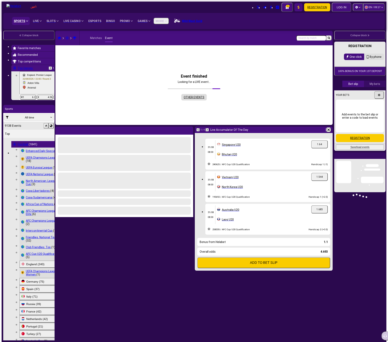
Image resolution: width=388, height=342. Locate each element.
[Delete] (189, 129)
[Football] (67, 38)
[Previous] (50, 68)
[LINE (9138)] (59, 38)
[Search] (329, 38)
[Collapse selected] (46, 125)
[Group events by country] (51, 125)
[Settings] (358, 7)
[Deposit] (298, 7)
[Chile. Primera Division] (74, 38)
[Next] (69, 129)
